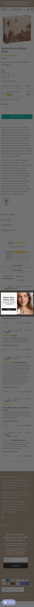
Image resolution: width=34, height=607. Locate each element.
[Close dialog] (32, 293)
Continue (8, 309)
